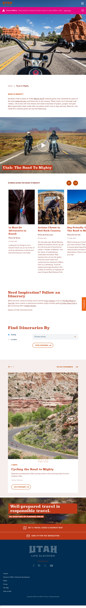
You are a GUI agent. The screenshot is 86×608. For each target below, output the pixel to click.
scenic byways (20, 101)
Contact (5, 573)
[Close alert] (82, 10)
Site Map (6, 587)
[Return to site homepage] (43, 3)
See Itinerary (20, 487)
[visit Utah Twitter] (45, 566)
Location (14, 339)
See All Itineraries (65, 367)
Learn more (67, 10)
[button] (84, 304)
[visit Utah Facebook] (33, 566)
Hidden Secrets (30, 306)
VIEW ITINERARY (41, 345)
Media (5, 580)
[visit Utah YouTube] (51, 566)
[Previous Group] (68, 183)
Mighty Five (39, 99)
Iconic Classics (49, 301)
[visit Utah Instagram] (39, 566)
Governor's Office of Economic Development (16, 577)
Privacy (5, 584)
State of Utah (7, 591)
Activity (13, 335)
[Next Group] (75, 183)
